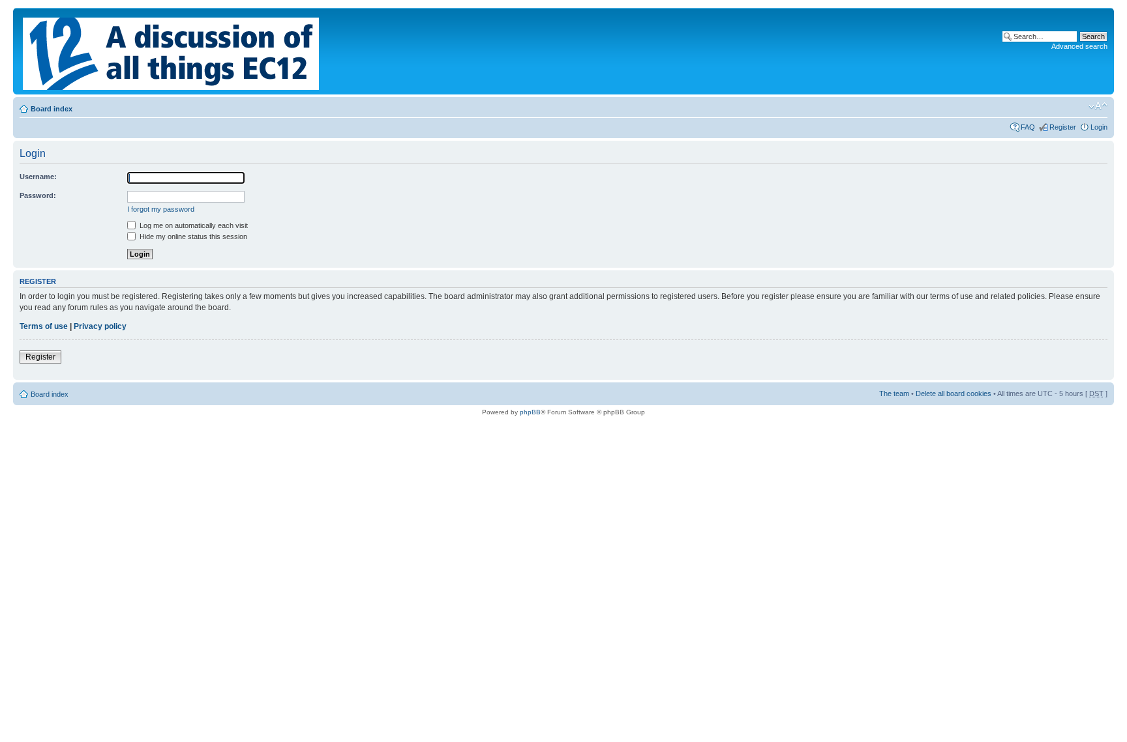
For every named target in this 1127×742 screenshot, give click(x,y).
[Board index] (171, 51)
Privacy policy (100, 326)
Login (1098, 127)
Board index (51, 109)
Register (1062, 127)
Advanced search (1079, 46)
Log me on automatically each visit (193, 225)
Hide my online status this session (192, 236)
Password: (38, 195)
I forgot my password (160, 209)
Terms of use (44, 326)
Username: (38, 176)
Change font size (1098, 106)
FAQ (1028, 127)
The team (894, 393)
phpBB (530, 412)
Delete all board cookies (953, 393)
